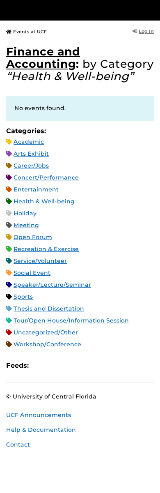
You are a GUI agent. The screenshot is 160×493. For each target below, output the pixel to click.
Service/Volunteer (40, 261)
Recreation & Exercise (46, 249)
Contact (18, 444)
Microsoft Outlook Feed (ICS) (53, 365)
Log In (146, 31)
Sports (23, 296)
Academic (29, 141)
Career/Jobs (31, 165)
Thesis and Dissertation (49, 308)
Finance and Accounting (43, 58)
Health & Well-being (44, 201)
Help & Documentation (41, 429)
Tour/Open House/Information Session (71, 320)
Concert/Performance (46, 177)
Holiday (25, 213)
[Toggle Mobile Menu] (152, 9)
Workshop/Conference (47, 344)
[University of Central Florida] (62, 10)
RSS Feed (67, 365)
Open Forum (33, 237)
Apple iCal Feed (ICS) (39, 365)
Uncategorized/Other (46, 332)
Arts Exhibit (31, 153)
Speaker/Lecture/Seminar (52, 284)
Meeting (26, 225)
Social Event (32, 272)
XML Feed (81, 365)
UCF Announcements (38, 415)
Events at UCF (30, 32)
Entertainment (36, 189)
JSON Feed (95, 365)
